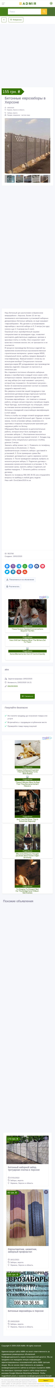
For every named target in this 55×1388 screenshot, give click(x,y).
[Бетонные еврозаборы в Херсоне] (27, 1289)
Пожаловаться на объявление (21, 580)
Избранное (17, 20)
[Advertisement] (27, 53)
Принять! (45, 1380)
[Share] (7, 566)
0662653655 (13, 686)
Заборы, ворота (12, 113)
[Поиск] (44, 12)
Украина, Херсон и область (15, 110)
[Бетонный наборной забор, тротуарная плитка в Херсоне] (27, 1150)
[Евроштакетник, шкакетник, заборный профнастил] (27, 1217)
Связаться (29, 696)
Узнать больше (49, 1386)
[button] (8, 146)
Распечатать (14, 587)
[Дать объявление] (51, 3)
